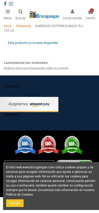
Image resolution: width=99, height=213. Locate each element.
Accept (15, 203)
